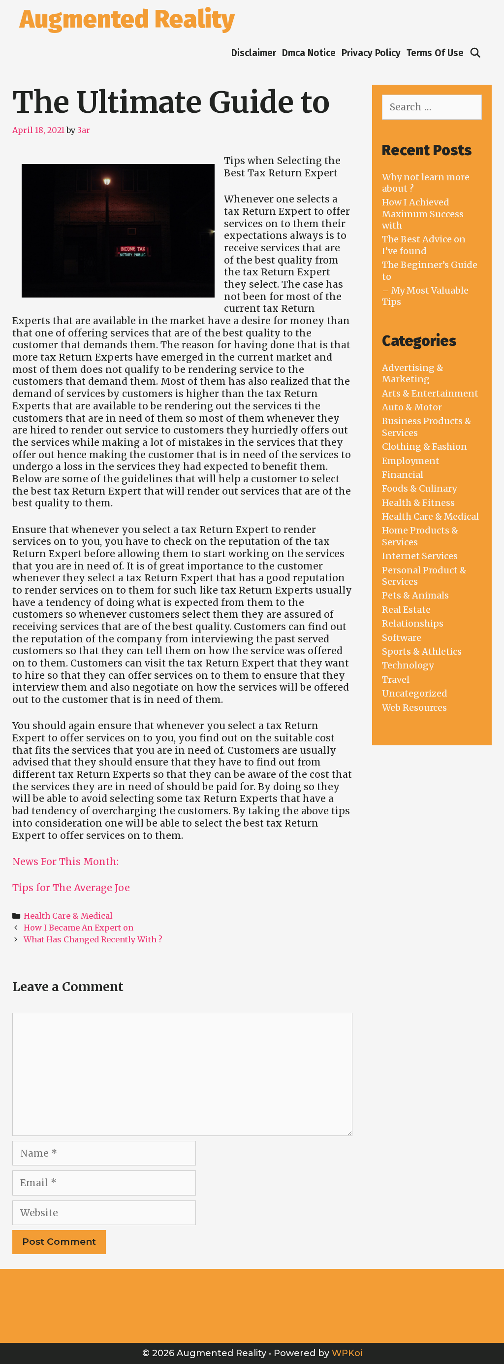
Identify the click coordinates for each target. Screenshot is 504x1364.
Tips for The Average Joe (71, 888)
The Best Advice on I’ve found (424, 244)
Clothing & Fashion (424, 446)
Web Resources (414, 707)
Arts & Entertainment (430, 393)
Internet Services (420, 556)
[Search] (475, 53)
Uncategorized (414, 693)
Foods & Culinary (419, 488)
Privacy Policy (371, 53)
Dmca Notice (309, 53)
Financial (402, 474)
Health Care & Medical (68, 916)
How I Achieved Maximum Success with (423, 214)
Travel (396, 679)
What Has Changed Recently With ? (93, 939)
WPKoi (347, 1353)
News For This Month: (65, 861)
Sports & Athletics (422, 651)
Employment (411, 460)
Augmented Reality (127, 19)
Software (401, 637)
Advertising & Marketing (412, 373)
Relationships (412, 623)
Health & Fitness (418, 502)
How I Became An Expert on (78, 927)
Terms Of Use (435, 53)
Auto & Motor (412, 407)
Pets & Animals (415, 595)
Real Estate (406, 609)
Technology (408, 665)
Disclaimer (253, 53)
